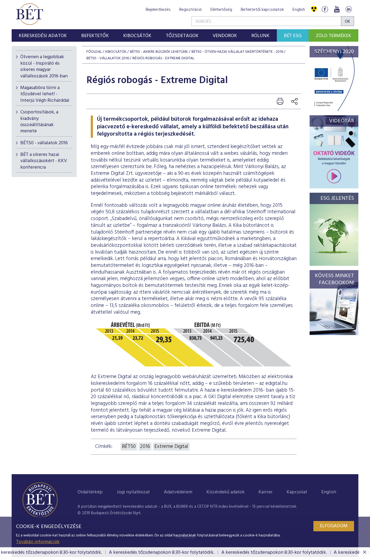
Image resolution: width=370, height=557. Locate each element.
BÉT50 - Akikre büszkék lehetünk (159, 52)
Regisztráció (190, 9)
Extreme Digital (171, 447)
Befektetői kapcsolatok (262, 9)
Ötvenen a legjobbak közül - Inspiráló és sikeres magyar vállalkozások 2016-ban (44, 66)
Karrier (265, 492)
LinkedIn (348, 9)
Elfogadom (334, 526)
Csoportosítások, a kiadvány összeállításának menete (39, 121)
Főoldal (94, 52)
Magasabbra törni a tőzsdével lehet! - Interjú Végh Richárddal (44, 94)
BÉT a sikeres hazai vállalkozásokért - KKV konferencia (43, 161)
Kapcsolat (297, 492)
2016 (145, 447)
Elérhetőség (221, 9)
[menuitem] (43, 35)
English (299, 9)
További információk (38, 542)
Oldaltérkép (90, 492)
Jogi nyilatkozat (133, 492)
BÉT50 (129, 447)
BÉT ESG (292, 36)
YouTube (336, 9)
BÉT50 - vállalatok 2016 (44, 143)
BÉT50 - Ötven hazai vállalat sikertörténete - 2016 (237, 52)
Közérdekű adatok (225, 492)
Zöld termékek (333, 36)
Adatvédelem (178, 492)
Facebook (324, 9)
